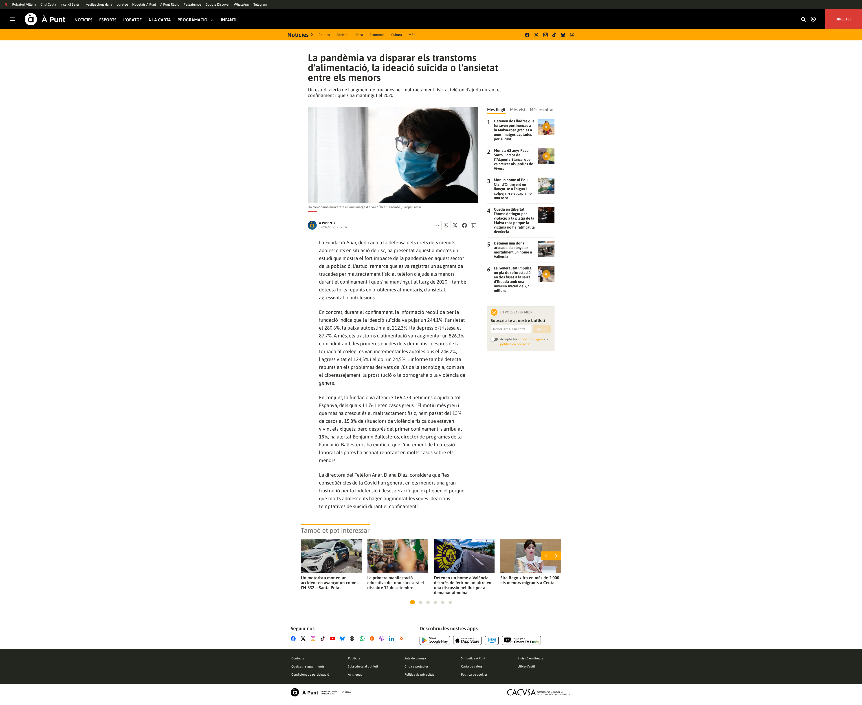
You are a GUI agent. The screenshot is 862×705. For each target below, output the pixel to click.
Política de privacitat (419, 674)
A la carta (159, 20)
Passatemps (192, 4)
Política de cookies (474, 674)
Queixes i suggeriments (307, 666)
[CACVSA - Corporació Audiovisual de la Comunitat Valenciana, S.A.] (539, 692)
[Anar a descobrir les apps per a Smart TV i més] (521, 640)
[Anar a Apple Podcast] (382, 638)
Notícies (83, 20)
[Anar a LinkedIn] (392, 638)
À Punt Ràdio (169, 4)
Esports (108, 20)
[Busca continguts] (803, 20)
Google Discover (217, 4)
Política (324, 35)
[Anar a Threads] (353, 638)
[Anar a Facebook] (294, 638)
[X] (536, 35)
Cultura (396, 35)
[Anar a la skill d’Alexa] (492, 640)
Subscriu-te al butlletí (363, 666)
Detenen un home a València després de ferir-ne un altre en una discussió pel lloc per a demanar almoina (462, 585)
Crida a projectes (417, 666)
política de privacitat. (515, 344)
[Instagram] (545, 35)
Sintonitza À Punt (473, 658)
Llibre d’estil (526, 666)
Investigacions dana (98, 4)
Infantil (229, 20)
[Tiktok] (554, 35)
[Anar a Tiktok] (324, 638)
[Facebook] (527, 35)
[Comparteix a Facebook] (464, 225)
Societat (342, 35)
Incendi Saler (69, 4)
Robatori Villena (24, 4)
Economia (377, 35)
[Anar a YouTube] (333, 638)
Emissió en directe (530, 658)
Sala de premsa (415, 658)
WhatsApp (241, 4)
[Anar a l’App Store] (467, 640)
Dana (359, 35)
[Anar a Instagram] (314, 638)
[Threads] (572, 35)
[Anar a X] (304, 638)
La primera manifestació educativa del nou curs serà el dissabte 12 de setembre (395, 582)
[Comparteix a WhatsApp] (446, 225)
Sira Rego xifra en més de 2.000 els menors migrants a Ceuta (529, 580)
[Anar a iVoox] (373, 638)
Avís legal (355, 674)
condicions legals (530, 339)
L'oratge (122, 4)
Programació (192, 20)
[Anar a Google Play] (435, 640)
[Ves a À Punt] (45, 19)
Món (412, 35)
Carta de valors (471, 666)
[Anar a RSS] (402, 638)
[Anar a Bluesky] (343, 638)
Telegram (260, 4)
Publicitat (355, 658)
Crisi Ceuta (48, 4)
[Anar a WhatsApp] (363, 638)
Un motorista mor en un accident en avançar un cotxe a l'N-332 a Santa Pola (330, 582)
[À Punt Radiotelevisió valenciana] (314, 692)
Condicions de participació (310, 674)
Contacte (297, 658)
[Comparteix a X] (455, 225)
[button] (412, 602)
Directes (843, 19)
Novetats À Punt (144, 4)
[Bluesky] (563, 35)
